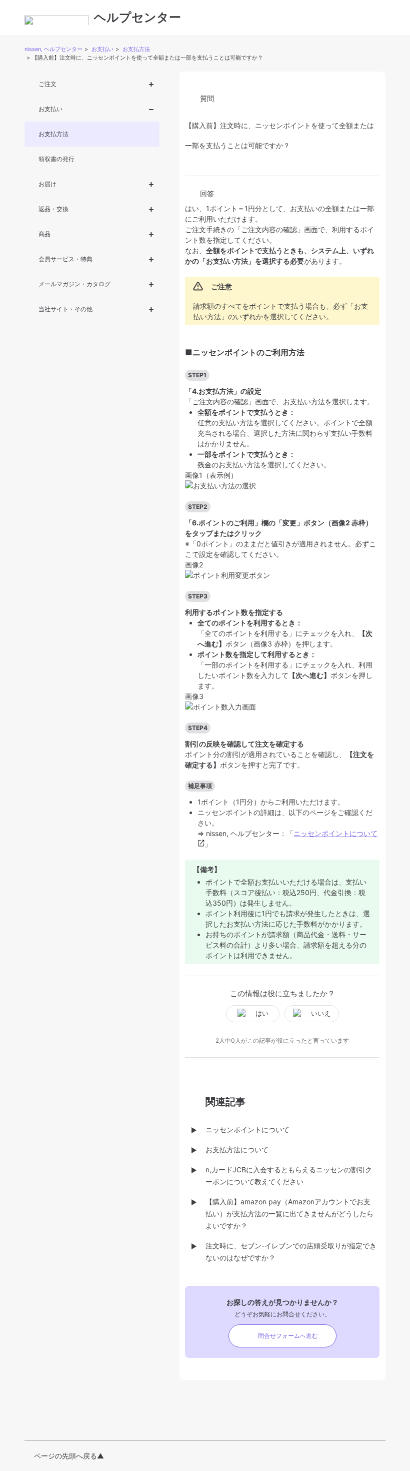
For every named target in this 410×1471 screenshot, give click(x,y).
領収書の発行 (56, 159)
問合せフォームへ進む (288, 1335)
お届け (47, 184)
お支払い (103, 49)
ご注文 (47, 84)
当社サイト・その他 (65, 309)
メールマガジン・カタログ (74, 284)
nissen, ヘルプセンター (53, 49)
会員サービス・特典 (65, 259)
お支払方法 (136, 49)
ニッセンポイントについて (248, 1129)
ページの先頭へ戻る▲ (69, 1455)
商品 (44, 234)
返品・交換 (53, 209)
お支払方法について (237, 1149)
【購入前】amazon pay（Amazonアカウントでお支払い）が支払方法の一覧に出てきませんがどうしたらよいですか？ (290, 1213)
